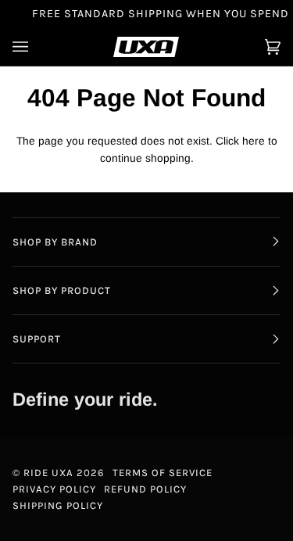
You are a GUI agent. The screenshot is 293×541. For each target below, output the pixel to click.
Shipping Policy (58, 505)
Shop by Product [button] (62, 290)
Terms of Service (163, 472)
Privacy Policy (54, 489)
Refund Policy (145, 489)
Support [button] (37, 339)
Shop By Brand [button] (55, 242)
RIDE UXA (48, 472)
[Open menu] (36, 47)
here (253, 141)
